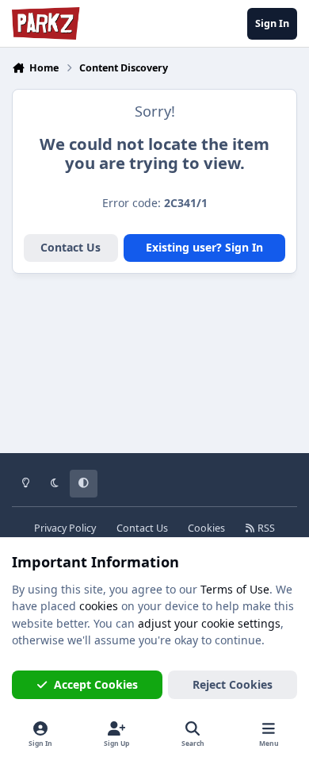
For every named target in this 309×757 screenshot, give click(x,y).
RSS (265, 528)
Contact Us (70, 247)
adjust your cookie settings (209, 623)
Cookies (206, 528)
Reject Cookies (233, 684)
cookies (98, 605)
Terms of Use (234, 589)
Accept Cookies (96, 684)
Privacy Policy (65, 528)
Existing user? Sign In (204, 247)
